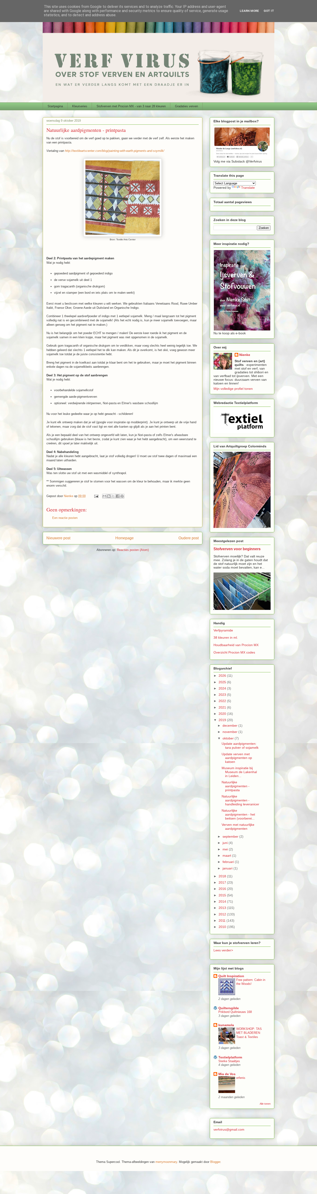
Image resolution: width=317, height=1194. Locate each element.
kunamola (226, 1025)
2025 (223, 682)
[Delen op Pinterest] (122, 496)
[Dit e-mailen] (104, 496)
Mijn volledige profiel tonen (233, 388)
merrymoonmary (166, 1162)
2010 (223, 927)
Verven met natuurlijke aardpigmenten (238, 826)
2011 (222, 920)
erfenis (240, 1078)
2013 (223, 908)
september (231, 836)
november (230, 732)
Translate (248, 187)
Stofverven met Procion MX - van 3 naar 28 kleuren (131, 106)
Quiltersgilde (228, 1008)
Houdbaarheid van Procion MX (236, 645)
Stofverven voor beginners (237, 549)
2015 (223, 895)
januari (228, 868)
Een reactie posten (65, 518)
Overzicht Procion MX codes (234, 652)
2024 (223, 688)
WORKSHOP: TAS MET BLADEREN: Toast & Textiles (249, 1033)
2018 (223, 876)
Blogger (215, 1162)
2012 (223, 914)
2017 (223, 882)
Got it (269, 11)
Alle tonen (265, 1103)
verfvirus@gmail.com (228, 1129)
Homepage (124, 538)
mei (226, 849)
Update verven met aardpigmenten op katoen (237, 758)
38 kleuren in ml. (225, 637)
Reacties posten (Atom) (133, 550)
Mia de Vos (227, 1074)
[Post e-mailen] (96, 496)
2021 (223, 707)
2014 (223, 901)
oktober (229, 738)
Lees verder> (223, 950)
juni (226, 843)
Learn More (249, 11)
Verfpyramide (223, 630)
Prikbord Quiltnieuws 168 (235, 1012)
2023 (223, 694)
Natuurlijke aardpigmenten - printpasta (235, 786)
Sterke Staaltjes (229, 1061)
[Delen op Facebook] (117, 496)
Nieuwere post (58, 538)
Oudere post (188, 538)
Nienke (244, 355)
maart (227, 855)
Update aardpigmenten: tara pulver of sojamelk (240, 745)
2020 (223, 714)
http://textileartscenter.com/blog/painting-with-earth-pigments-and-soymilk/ (114, 151)
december (230, 725)
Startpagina (55, 106)
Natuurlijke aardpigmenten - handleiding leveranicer (240, 800)
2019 (223, 720)
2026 (223, 675)
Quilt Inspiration (231, 976)
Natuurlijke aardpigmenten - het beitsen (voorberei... (238, 814)
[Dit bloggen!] (109, 496)
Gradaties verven (186, 106)
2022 (223, 701)
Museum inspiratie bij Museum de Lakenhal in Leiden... (239, 772)
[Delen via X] (113, 496)
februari (229, 862)
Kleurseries (79, 106)
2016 (223, 889)
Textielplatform (230, 1057)
